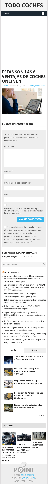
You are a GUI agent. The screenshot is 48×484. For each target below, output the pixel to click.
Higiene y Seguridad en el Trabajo (18, 257)
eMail (31, 481)
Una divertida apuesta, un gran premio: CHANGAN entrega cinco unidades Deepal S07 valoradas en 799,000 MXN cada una (24, 287)
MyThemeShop (28, 478)
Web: (6, 194)
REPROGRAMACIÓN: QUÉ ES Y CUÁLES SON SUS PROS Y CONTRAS (27, 371)
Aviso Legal (19, 481)
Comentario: (9, 146)
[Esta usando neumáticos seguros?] (39, 436)
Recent (35, 350)
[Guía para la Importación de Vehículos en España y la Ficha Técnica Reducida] (9, 438)
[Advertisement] (24, 41)
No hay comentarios (37, 86)
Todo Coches (24, 5)
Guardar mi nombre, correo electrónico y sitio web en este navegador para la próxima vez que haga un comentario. (23, 210)
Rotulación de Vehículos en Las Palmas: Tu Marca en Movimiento (28, 395)
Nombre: (8, 171)
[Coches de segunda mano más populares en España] (24, 437)
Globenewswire (12, 272)
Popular (13, 350)
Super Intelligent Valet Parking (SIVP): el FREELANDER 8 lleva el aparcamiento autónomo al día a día (24, 315)
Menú (6, 14)
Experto (5, 86)
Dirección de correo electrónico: (17, 183)
